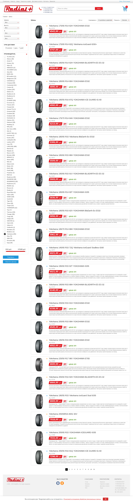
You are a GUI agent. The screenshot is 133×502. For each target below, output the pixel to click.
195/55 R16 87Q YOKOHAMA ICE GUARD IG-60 (80, 100)
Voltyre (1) (10, 225)
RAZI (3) (9, 175)
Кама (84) (9, 243)
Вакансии (52, 1)
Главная (5, 16)
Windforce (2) (10, 232)
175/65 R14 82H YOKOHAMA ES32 (74, 26)
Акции (18, 1)
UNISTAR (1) (10, 221)
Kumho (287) (10, 137)
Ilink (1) (9, 131)
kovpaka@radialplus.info (121, 487)
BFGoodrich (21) (11, 76)
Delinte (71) (10, 91)
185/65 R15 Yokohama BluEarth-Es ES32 (76, 137)
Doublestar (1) (11, 96)
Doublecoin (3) (11, 94)
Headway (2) (10, 124)
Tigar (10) (9, 201)
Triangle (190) (11, 214)
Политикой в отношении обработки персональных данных (82, 499)
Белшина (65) (11, 240)
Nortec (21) (10, 166)
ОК (105, 499)
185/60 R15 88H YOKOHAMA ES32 (74, 155)
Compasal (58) (11, 83)
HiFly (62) (9, 126)
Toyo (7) (9, 210)
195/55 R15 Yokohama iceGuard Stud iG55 (77, 395)
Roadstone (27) (11, 183)
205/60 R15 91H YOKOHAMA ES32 (74, 303)
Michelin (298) (11, 155)
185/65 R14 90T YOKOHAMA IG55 (74, 192)
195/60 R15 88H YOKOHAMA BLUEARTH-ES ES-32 (81, 284)
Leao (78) (9, 144)
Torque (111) (10, 205)
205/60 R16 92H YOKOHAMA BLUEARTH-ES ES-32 (81, 377)
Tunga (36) (10, 216)
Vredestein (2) (11, 227)
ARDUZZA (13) (11, 67)
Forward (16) (10, 107)
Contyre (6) (10, 87)
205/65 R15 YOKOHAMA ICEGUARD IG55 (77, 432)
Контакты (46, 1)
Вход (121, 1)
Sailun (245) (10, 194)
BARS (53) (10, 74)
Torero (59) (10, 203)
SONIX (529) (10, 196)
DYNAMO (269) (11, 100)
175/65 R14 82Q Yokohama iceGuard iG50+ (78, 44)
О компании (6, 1)
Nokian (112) (10, 164)
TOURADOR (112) (12, 207)
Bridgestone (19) (11, 78)
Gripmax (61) (10, 120)
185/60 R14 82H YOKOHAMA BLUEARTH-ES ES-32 (81, 63)
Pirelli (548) (10, 170)
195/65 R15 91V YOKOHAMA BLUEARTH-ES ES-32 (81, 174)
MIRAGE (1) (10, 157)
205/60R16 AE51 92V (68, 414)
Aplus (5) (9, 65)
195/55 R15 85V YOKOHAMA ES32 (74, 340)
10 (91, 469)
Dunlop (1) (10, 98)
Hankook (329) (11, 122)
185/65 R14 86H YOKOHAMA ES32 (74, 81)
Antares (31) (10, 63)
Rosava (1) (10, 188)
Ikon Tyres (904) (11, 129)
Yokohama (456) (11, 234)
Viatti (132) (10, 223)
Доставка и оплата (37, 1)
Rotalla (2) (10, 190)
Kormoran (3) (10, 135)
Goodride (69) (11, 113)
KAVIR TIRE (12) (12, 133)
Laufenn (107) (11, 142)
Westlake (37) (11, 229)
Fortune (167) (10, 105)
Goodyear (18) (11, 116)
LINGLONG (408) (12, 146)
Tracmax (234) (11, 212)
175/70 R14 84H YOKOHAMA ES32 (74, 118)
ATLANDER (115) (12, 70)
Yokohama (53, 26)
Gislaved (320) (11, 111)
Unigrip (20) (10, 218)
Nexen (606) (10, 159)
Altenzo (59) (10, 59)
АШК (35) (9, 238)
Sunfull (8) (10, 199)
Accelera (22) (10, 56)
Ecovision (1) (10, 102)
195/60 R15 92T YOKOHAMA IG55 (74, 266)
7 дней (21, 48)
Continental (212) (11, 85)
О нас (86, 481)
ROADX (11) (10, 186)
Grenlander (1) (11, 118)
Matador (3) (10, 151)
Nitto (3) (9, 161)
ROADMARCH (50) (12, 181)
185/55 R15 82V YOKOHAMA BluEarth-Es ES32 (79, 211)
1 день (16, 48)
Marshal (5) (10, 148)
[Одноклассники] (62, 483)
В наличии (9, 48)
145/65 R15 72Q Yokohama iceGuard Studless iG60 (81, 248)
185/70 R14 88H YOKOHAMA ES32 (74, 229)
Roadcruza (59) (11, 177)
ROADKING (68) (11, 179)
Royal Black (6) (11, 192)
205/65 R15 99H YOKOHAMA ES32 (74, 321)
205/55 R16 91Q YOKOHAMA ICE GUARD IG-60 (80, 451)
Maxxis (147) (10, 153)
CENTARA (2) (11, 81)
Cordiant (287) (11, 89)
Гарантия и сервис (26, 1)
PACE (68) (10, 168)
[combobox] (11, 22)
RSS (86, 487)
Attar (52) (9, 72)
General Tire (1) (11, 109)
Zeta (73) (9, 236)
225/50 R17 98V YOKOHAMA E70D (74, 358)
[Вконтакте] (58, 483)
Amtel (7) (9, 61)
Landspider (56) (11, 140)
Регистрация (126, 1)
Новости (13, 1)
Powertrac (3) (10, 172)
